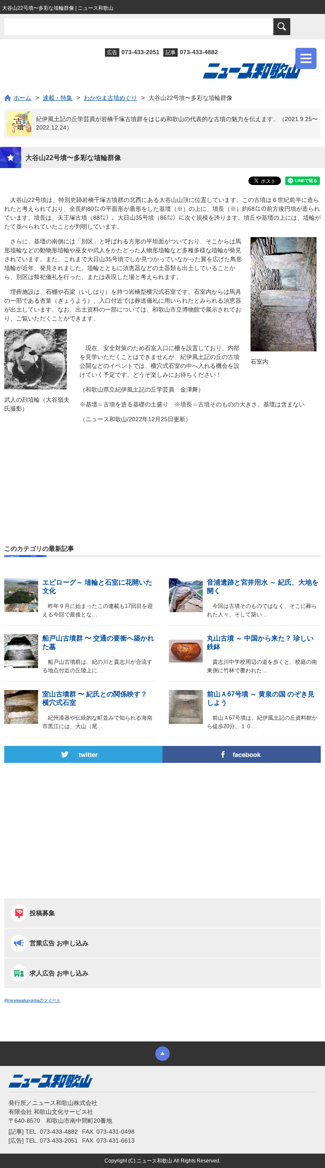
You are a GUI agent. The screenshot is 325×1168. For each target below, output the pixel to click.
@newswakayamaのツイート (32, 1000)
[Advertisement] (162, 466)
